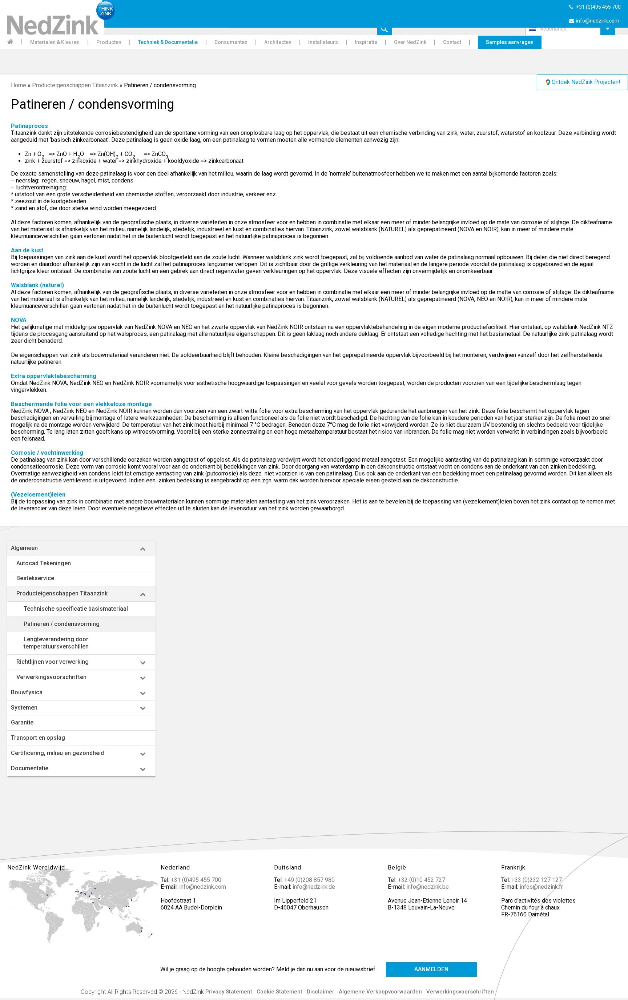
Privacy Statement (228, 992)
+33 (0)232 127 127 (536, 879)
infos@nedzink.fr (541, 886)
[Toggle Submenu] (143, 548)
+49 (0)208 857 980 (309, 879)
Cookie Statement (279, 992)
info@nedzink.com (202, 886)
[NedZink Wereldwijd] (84, 909)
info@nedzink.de (314, 886)
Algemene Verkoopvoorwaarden (380, 992)
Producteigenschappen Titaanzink (75, 85)
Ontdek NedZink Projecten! (586, 82)
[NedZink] (57, 17)
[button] (570, 28)
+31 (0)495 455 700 (196, 879)
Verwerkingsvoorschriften (460, 992)
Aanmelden (431, 969)
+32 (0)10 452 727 (421, 879)
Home (18, 85)
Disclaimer (320, 992)
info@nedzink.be (427, 886)
